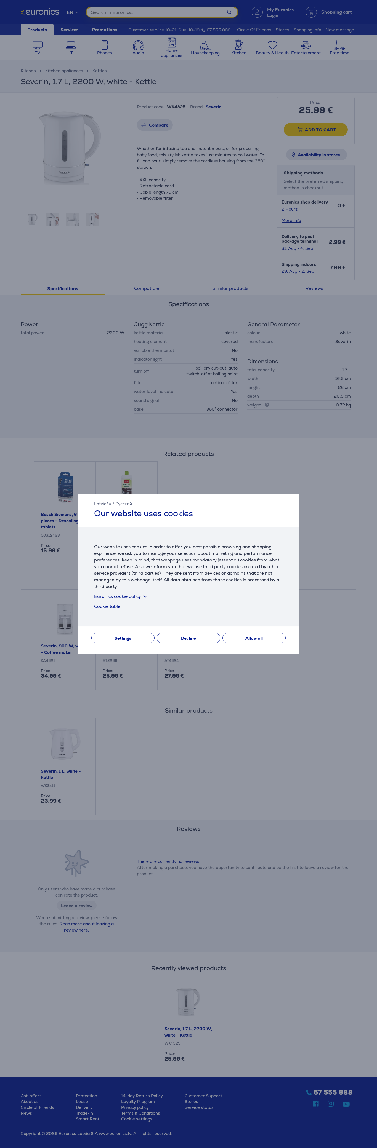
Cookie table (107, 606)
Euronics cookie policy (117, 596)
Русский (123, 503)
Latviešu (102, 503)
